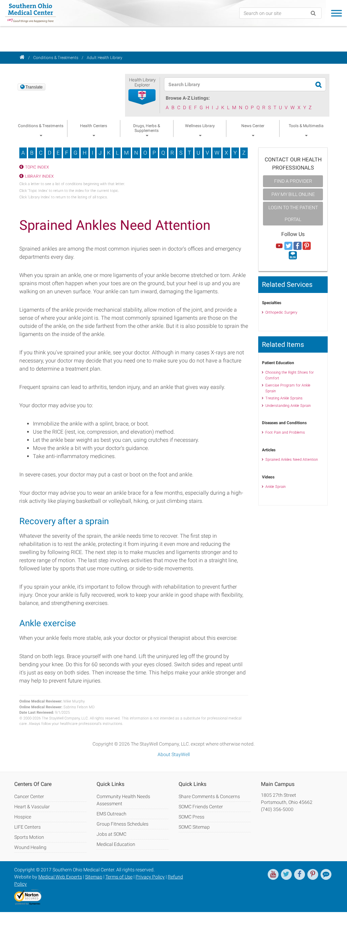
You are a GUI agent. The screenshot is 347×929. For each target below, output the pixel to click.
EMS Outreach (111, 813)
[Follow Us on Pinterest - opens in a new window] (307, 246)
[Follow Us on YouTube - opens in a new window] (279, 246)
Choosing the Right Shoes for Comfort (289, 375)
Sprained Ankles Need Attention (291, 459)
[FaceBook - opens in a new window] (299, 874)
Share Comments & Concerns (209, 796)
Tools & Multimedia (306, 125)
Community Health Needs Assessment (123, 800)
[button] (142, 97)
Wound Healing (30, 847)
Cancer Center (29, 796)
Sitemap (93, 876)
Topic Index (37, 167)
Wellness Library (200, 125)
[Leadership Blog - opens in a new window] (326, 874)
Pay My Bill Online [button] (293, 194)
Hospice (22, 816)
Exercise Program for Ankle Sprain (287, 388)
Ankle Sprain (275, 487)
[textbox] (241, 84)
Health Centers (93, 125)
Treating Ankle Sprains (284, 398)
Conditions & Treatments (55, 57)
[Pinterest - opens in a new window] (312, 874)
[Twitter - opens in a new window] (286, 874)
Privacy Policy (150, 876)
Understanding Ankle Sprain (288, 405)
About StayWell (174, 754)
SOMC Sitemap (194, 827)
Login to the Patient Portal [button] (293, 213)
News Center (252, 125)
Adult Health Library (104, 57)
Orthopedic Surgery (281, 312)
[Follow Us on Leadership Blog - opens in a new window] (293, 255)
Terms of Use (118, 876)
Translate (34, 87)
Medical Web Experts (60, 876)
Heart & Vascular (32, 806)
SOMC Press (191, 816)
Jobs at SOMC (111, 834)
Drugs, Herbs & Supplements (146, 128)
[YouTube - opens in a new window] (273, 874)
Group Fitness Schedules (122, 824)
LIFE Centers (27, 827)
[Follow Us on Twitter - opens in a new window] (288, 246)
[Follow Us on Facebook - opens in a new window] (297, 246)
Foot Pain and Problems (285, 432)
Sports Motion (29, 837)
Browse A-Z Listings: (188, 98)
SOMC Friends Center (201, 806)
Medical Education (116, 844)
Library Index (39, 176)
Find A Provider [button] (293, 181)
